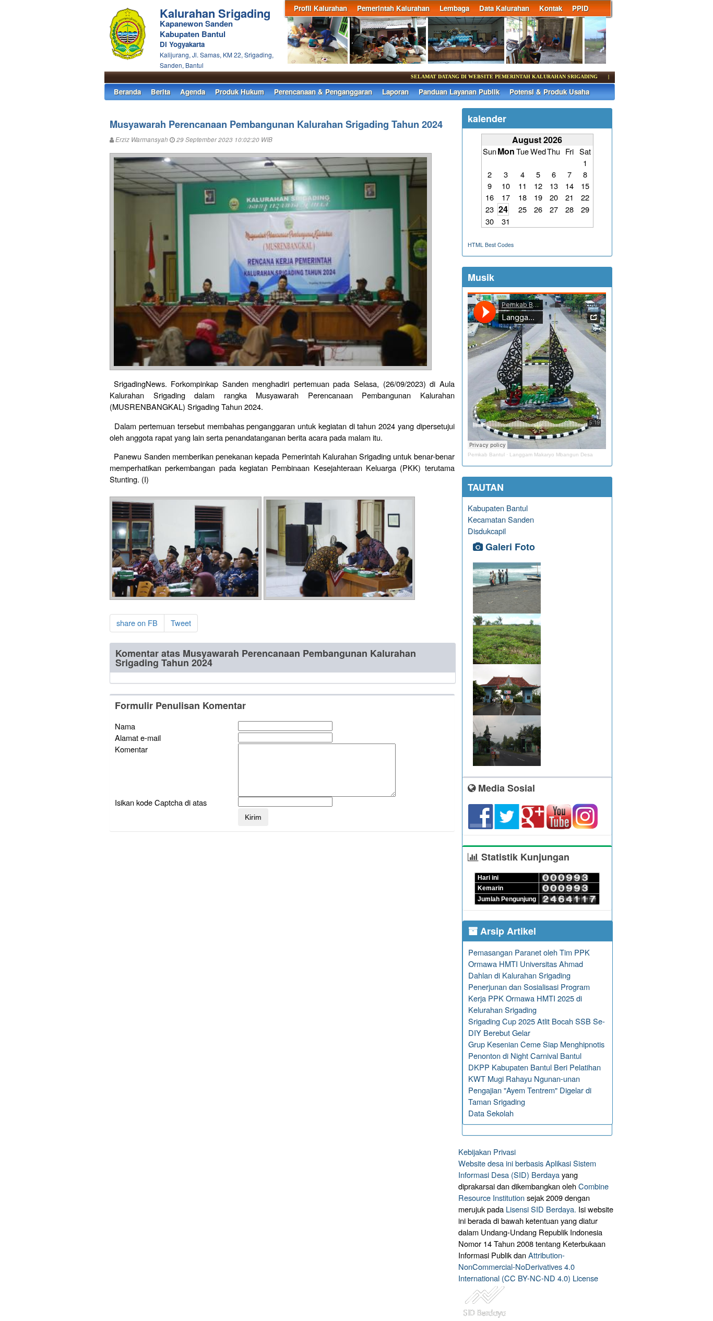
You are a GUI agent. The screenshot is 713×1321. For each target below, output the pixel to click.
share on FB (137, 622)
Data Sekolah (491, 1112)
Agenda (192, 92)
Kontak (550, 8)
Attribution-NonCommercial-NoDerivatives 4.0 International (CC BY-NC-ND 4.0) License (528, 1266)
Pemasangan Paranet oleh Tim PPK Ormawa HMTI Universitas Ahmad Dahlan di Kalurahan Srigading (529, 964)
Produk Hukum (239, 92)
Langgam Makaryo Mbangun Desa (551, 454)
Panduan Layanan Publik (459, 92)
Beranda (127, 92)
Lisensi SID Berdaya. (541, 1209)
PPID (580, 8)
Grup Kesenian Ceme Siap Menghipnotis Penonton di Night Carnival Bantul (536, 1050)
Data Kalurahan (504, 8)
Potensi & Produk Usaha (549, 92)
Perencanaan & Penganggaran (323, 92)
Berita (160, 92)
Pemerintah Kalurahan (393, 8)
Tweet (181, 622)
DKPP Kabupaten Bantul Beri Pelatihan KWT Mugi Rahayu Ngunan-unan (534, 1072)
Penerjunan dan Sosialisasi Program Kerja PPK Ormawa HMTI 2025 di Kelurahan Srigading (529, 998)
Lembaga (454, 8)
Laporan (395, 92)
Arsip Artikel (507, 931)
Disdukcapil (487, 530)
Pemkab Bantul (486, 454)
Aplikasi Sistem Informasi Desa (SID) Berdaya (527, 1169)
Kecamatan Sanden (501, 519)
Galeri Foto (509, 546)
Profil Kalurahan (320, 8)
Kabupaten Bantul (498, 507)
